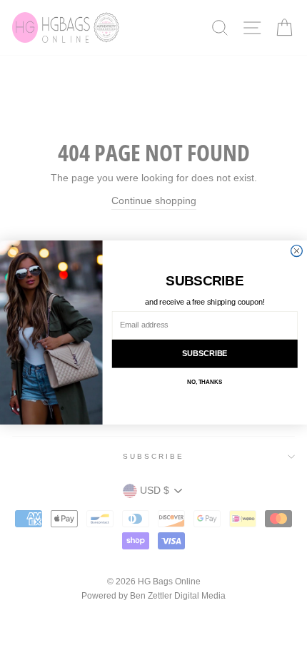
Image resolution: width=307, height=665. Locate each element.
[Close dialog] (297, 251)
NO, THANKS (205, 382)
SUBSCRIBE (205, 353)
